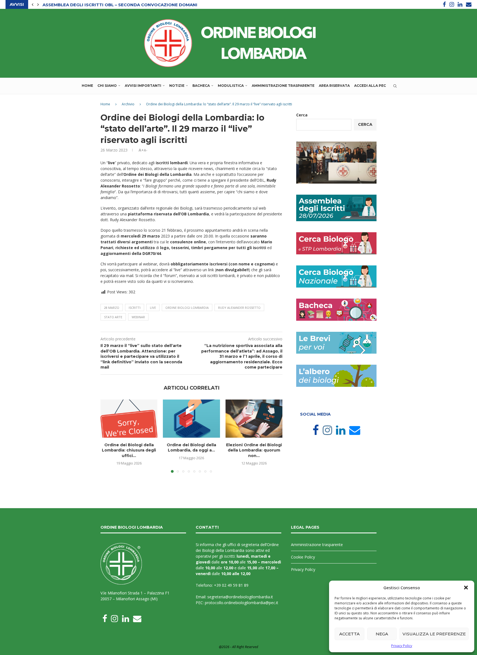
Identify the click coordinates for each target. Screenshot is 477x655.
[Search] (395, 86)
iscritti (135, 308)
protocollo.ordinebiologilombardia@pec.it (241, 602)
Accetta (349, 633)
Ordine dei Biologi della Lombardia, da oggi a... (191, 447)
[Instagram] (451, 4)
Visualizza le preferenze (434, 633)
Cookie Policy (303, 557)
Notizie (176, 85)
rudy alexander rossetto (239, 308)
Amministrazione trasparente (283, 85)
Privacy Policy (401, 645)
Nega (382, 633)
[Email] (468, 4)
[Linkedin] (460, 4)
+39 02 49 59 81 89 (231, 585)
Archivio (128, 104)
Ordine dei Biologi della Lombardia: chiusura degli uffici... (129, 450)
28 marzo (111, 308)
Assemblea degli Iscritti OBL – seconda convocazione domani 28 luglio (132, 4)
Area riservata (334, 85)
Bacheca (201, 85)
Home (87, 85)
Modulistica (231, 85)
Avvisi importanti (143, 85)
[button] (466, 587)
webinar (138, 317)
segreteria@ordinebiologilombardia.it (240, 596)
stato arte (113, 317)
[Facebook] (444, 4)
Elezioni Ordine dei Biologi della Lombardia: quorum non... (254, 450)
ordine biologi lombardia (187, 308)
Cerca (302, 115)
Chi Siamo (107, 85)
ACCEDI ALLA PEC (370, 85)
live (153, 308)
